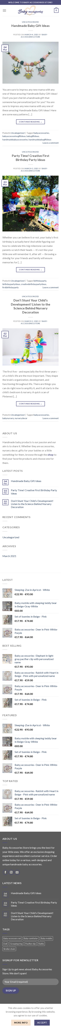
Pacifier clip (30, 943)
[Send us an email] (17, 872)
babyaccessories (41, 133)
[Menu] (4, 10)
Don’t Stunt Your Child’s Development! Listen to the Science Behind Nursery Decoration (30, 306)
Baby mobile (46, 938)
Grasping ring (16, 943)
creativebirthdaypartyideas (33, 284)
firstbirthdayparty (10, 287)
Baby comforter (31, 938)
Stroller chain (9, 949)
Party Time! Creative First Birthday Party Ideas (30, 158)
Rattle (41, 943)
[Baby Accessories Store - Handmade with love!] (30, 10)
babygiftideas (33, 136)
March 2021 (9, 556)
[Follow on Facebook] (5, 872)
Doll (5, 943)
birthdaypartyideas (11, 284)
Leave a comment (51, 143)
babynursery (8, 418)
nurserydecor (21, 418)
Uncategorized (30, 22)
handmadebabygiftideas (40, 139)
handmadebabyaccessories (15, 139)
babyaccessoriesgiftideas (14, 136)
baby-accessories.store (34, 35)
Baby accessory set (12, 938)
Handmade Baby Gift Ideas (30, 25)
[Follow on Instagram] (11, 872)
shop (50, 454)
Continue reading (30, 121)
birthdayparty (40, 280)
